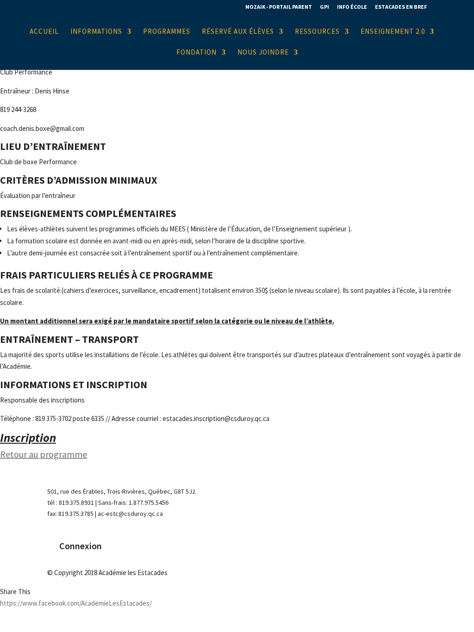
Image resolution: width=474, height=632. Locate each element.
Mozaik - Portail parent (278, 7)
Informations (96, 32)
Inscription (28, 437)
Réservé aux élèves (238, 32)
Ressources (317, 32)
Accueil (44, 32)
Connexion (80, 545)
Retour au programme (43, 454)
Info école (352, 7)
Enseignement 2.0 (393, 32)
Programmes (166, 32)
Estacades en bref (401, 7)
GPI (324, 7)
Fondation (196, 52)
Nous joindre (263, 52)
